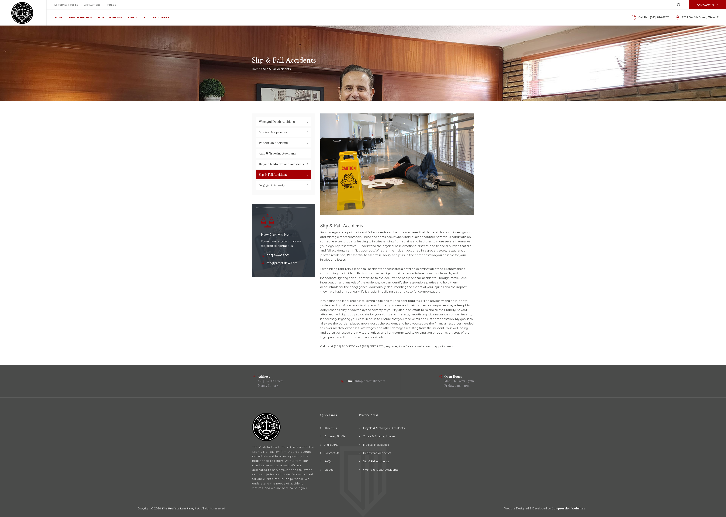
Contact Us (136, 17)
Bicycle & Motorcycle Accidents (281, 164)
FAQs (328, 461)
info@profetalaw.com (281, 263)
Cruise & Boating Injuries (379, 436)
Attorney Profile (66, 5)
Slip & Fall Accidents (273, 175)
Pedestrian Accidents (273, 143)
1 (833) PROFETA (372, 346)
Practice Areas (109, 17)
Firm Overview (79, 17)
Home (58, 17)
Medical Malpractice (273, 132)
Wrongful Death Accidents (277, 122)
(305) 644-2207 (659, 17)
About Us (330, 428)
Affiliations (92, 5)
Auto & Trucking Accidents (277, 153)
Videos (111, 5)
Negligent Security (272, 185)
